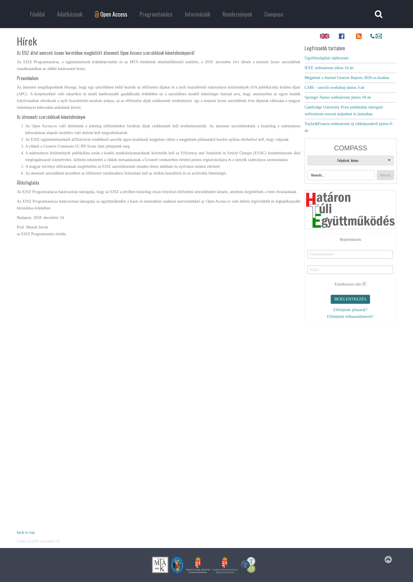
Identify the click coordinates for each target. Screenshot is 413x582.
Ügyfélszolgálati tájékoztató (327, 58)
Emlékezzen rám (348, 284)
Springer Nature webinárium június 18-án (338, 97)
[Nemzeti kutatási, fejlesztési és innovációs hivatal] (198, 565)
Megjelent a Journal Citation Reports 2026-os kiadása (347, 78)
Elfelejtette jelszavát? (350, 310)
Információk (197, 14)
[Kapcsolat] (376, 36)
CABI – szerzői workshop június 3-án (334, 87)
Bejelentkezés (350, 299)
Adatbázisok (69, 14)
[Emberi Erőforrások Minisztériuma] (225, 565)
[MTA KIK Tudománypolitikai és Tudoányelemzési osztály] (248, 565)
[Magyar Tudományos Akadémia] (177, 565)
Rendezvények (237, 14)
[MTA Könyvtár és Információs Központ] (160, 565)
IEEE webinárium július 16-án (329, 68)
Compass (273, 14)
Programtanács (156, 14)
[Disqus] (158, 310)
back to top (26, 532)
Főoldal (37, 14)
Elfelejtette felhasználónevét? (350, 316)
